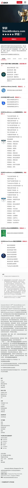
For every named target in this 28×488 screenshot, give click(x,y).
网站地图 (3, 462)
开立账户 (19, 2)
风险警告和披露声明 (12, 357)
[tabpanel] (14, 166)
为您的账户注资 (4, 403)
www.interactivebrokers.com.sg (11, 477)
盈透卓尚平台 (4, 394)
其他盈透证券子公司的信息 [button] (8, 482)
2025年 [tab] (9, 58)
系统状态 (3, 411)
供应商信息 (3, 416)
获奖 (2, 422)
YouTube (4, 448)
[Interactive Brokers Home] (4, 2)
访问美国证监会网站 (5, 361)
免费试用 (3, 387)
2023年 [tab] (20, 58)
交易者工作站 (4, 392)
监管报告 (3, 432)
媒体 (2, 430)
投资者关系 (3, 427)
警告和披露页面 (21, 343)
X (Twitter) (4, 446)
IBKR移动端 (3, 396)
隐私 (2, 460)
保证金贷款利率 (17, 348)
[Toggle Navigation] (25, 2)
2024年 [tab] (14, 58)
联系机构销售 (4, 408)
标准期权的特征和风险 (7, 339)
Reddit (4, 444)
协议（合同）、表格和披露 (7, 458)
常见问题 (3, 409)
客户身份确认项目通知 (6, 455)
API (1, 397)
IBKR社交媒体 (4, 437)
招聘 (2, 423)
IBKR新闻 (3, 429)
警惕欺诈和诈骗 (4, 457)
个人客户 (3, 404)
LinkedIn (4, 443)
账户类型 (3, 385)
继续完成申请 (4, 383)
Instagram (4, 441)
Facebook (4, 439)
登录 (2, 380)
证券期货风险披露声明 (6, 353)
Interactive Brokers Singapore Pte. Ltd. (14, 468)
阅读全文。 (21, 86)
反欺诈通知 (3, 453)
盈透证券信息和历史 (5, 425)
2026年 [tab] (3, 58)
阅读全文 (14, 39)
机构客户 (3, 406)
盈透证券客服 (16, 341)
